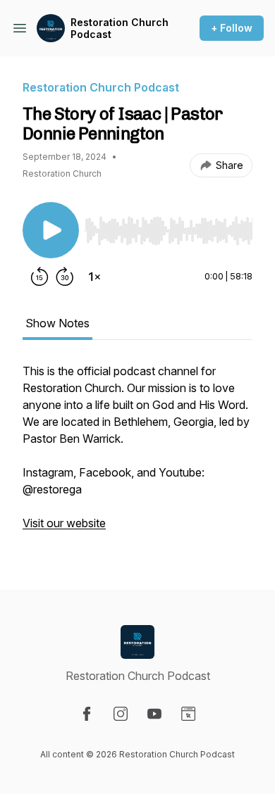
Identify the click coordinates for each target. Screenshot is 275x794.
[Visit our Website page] (188, 714)
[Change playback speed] (94, 276)
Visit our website (64, 523)
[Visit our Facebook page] (87, 714)
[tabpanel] (137, 454)
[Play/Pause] (51, 230)
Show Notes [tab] (57, 323)
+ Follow (231, 28)
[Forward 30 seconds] (65, 276)
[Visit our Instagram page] (121, 714)
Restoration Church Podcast (120, 28)
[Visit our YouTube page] (154, 714)
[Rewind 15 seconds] (39, 276)
